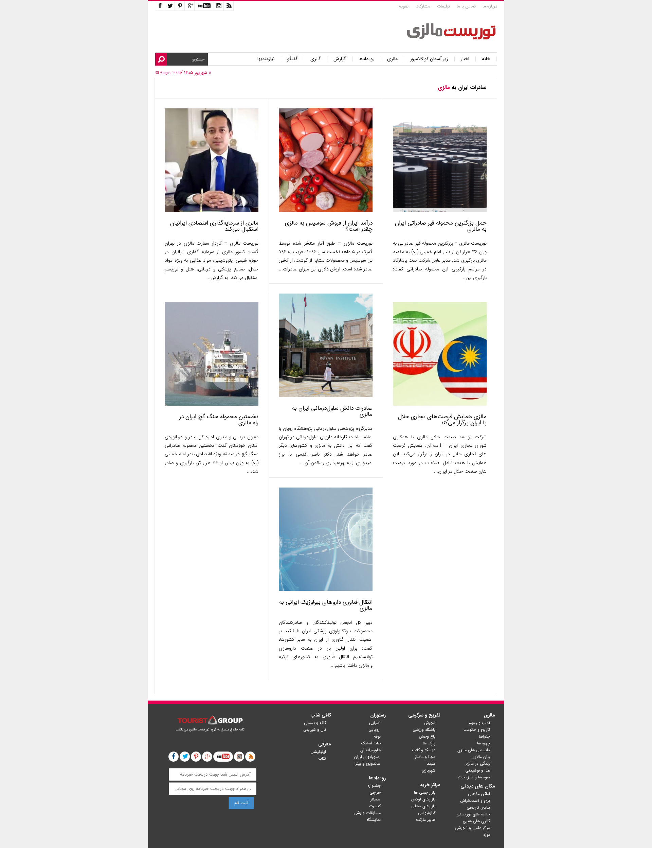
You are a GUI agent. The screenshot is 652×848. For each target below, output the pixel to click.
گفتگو (292, 58)
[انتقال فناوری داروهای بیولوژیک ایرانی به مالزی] (326, 589)
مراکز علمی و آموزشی (472, 828)
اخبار (465, 58)
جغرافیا (484, 736)
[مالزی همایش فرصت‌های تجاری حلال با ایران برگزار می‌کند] (440, 404)
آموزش (429, 723)
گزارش (339, 58)
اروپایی (374, 729)
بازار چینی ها (424, 792)
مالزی (392, 58)
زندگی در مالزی (477, 763)
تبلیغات (443, 6)
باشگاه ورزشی (424, 729)
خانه (486, 58)
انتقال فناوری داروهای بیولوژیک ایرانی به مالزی (326, 605)
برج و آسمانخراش (475, 800)
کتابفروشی (426, 813)
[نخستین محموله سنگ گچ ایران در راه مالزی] (211, 404)
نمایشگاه (373, 819)
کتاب (322, 758)
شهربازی (428, 770)
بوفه (377, 736)
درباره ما (490, 6)
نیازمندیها (266, 58)
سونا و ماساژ (425, 757)
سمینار (375, 799)
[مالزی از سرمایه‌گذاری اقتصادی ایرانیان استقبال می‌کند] (211, 210)
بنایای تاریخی (478, 807)
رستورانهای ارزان (367, 757)
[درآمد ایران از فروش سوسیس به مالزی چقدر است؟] (326, 210)
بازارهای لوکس (423, 799)
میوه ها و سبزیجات (474, 777)
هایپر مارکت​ (425, 819)
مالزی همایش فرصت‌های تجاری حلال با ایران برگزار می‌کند (442, 419)
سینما (431, 763)
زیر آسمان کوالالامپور (429, 58)
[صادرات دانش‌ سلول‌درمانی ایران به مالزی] (326, 395)
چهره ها (483, 743)
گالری (315, 58)
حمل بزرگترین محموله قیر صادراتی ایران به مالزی (441, 226)
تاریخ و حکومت (477, 729)
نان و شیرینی (314, 729)
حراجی (375, 792)
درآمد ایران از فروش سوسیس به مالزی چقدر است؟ (329, 226)
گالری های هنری (476, 821)
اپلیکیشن (318, 751)
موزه (486, 834)
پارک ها (429, 743)
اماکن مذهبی (479, 794)
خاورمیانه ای (370, 750)
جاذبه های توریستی (473, 814)
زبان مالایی (480, 757)
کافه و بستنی (315, 723)
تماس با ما (466, 6)
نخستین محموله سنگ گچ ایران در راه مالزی (218, 419)
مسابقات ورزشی (367, 813)
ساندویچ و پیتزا (368, 763)
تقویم (404, 6)
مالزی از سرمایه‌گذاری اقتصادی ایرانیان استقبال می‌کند (214, 226)
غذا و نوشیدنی (477, 770)
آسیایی (375, 723)
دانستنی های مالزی (473, 750)
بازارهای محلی (423, 806)
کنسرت (375, 806)
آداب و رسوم (479, 723)
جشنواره (374, 785)
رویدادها (367, 58)
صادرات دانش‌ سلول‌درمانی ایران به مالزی (332, 411)
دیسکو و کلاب (423, 750)
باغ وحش (427, 736)
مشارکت (422, 6)
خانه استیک (371, 743)
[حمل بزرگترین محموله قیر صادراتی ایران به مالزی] (440, 210)
